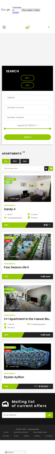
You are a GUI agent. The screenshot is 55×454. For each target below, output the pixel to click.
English (10, 452)
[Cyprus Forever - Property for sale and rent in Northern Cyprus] (28, 27)
